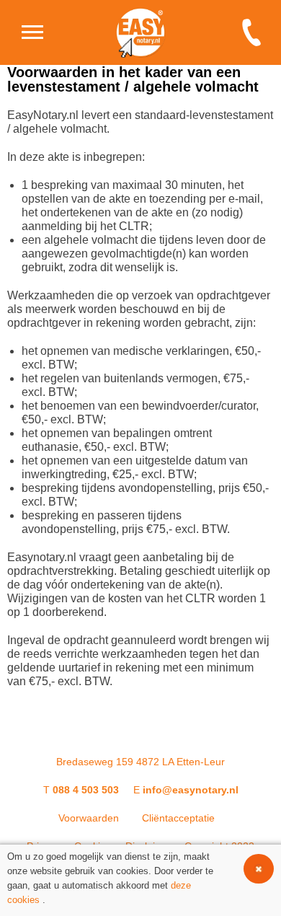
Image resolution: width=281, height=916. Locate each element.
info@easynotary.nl (190, 790)
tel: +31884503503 (255, 32)
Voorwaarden (88, 818)
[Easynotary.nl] (140, 32)
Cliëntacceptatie (178, 818)
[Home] (32, 32)
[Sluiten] (259, 869)
